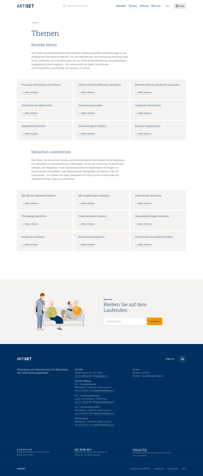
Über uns (155, 5)
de (167, 6)
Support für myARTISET (140, 469)
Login (181, 6)
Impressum (159, 469)
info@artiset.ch (100, 376)
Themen (133, 5)
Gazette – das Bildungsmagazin (148, 376)
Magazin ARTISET (141, 373)
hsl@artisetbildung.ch (103, 390)
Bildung (144, 5)
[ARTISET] (39, 6)
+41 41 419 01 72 (83, 425)
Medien (136, 369)
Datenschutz (173, 469)
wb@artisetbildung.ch (103, 425)
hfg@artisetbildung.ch (103, 413)
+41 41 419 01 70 (83, 390)
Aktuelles (121, 5)
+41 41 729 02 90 (83, 402)
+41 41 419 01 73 (83, 413)
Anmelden (154, 321)
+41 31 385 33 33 (83, 376)
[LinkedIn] (182, 358)
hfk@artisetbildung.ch (103, 402)
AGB (184, 469)
